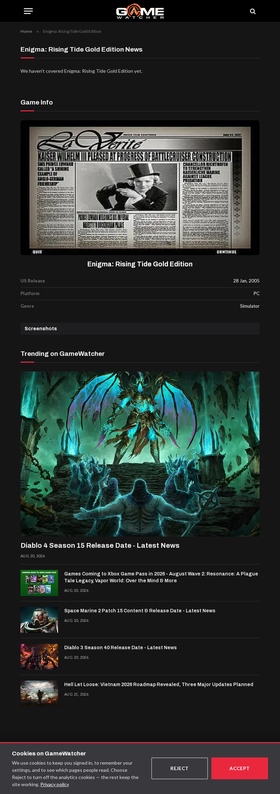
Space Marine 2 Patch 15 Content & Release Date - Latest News (139, 610)
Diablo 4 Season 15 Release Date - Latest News (100, 545)
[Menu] (28, 11)
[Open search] (252, 11)
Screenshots (41, 328)
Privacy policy (54, 784)
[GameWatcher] (140, 11)
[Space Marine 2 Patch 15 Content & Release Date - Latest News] (39, 620)
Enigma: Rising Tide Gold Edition (140, 264)
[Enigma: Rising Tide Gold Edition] (140, 187)
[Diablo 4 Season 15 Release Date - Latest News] (140, 454)
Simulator (250, 306)
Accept (239, 768)
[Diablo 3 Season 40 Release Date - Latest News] (39, 657)
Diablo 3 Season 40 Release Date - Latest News (120, 647)
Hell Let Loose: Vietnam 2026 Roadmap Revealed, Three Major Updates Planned (158, 684)
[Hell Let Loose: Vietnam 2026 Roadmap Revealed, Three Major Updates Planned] (39, 694)
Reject (179, 768)
